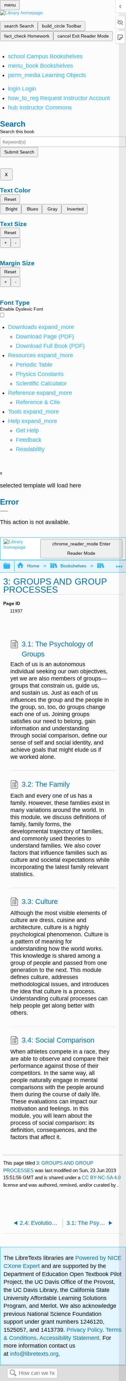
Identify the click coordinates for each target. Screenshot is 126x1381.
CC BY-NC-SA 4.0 (101, 1177)
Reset (10, 199)
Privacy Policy (84, 1330)
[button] (28, 440)
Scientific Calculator (41, 383)
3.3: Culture (40, 901)
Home (33, 565)
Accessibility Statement (69, 1338)
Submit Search (19, 151)
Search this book (17, 131)
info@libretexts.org (33, 1354)
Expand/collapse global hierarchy (11, 566)
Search (13, 1373)
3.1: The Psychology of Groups (57, 649)
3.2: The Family (46, 784)
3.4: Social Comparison (58, 1040)
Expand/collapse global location (119, 564)
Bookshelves (73, 565)
